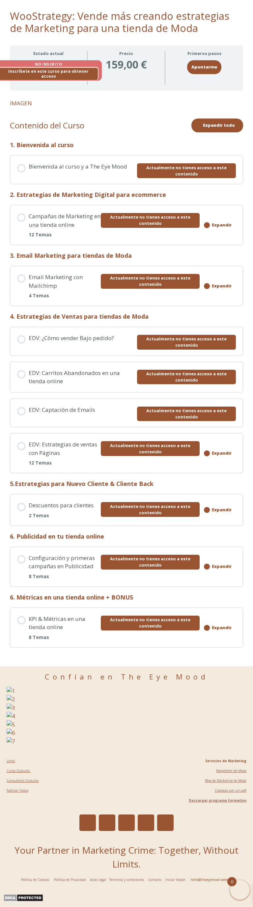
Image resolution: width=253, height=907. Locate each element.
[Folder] (107, 822)
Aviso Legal (98, 879)
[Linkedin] (126, 822)
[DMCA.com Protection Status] (23, 899)
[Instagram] (87, 822)
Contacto (154, 879)
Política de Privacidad (70, 879)
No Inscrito (48, 64)
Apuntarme (204, 67)
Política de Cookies (35, 879)
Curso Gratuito (19, 770)
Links (11, 761)
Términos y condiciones (126, 879)
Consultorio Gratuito (23, 780)
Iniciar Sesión (175, 879)
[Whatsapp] (165, 822)
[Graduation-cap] (146, 822)
